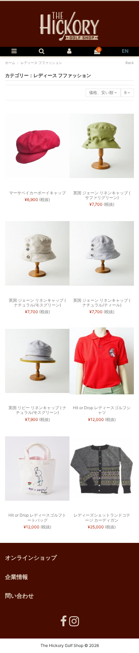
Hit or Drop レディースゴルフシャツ (102, 410)
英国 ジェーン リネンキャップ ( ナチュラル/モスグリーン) (37, 302)
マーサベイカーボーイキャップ (37, 192)
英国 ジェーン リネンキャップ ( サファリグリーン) (101, 195)
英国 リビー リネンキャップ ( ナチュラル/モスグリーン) (37, 410)
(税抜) (37, 199)
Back (130, 63)
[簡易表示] (37, 186)
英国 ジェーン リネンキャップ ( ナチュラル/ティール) (101, 302)
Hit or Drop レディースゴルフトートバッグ (37, 517)
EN (125, 51)
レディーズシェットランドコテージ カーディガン (102, 517)
